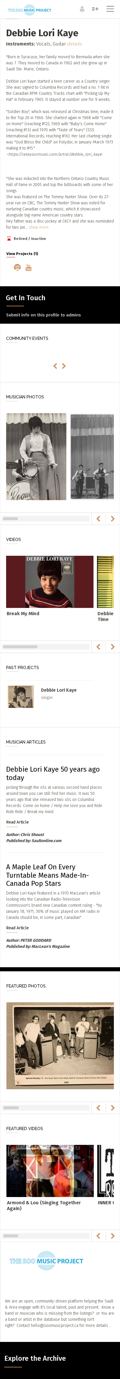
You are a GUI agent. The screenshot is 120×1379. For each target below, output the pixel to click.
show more (39, 227)
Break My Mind (23, 614)
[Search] (94, 8)
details (74, 44)
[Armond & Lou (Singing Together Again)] (50, 1170)
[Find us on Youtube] (29, 268)
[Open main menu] (109, 9)
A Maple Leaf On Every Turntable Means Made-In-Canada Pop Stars (47, 875)
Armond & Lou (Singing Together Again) (44, 1206)
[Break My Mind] (49, 581)
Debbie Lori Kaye (59, 690)
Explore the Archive (35, 1358)
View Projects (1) (22, 254)
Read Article (17, 822)
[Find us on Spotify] (18, 268)
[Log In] (81, 8)
